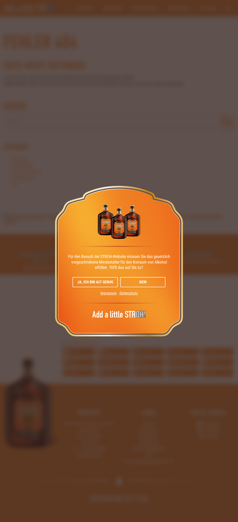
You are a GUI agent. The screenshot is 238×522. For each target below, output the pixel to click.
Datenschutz (128, 293)
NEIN (143, 282)
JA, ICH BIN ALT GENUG (95, 282)
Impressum (108, 293)
